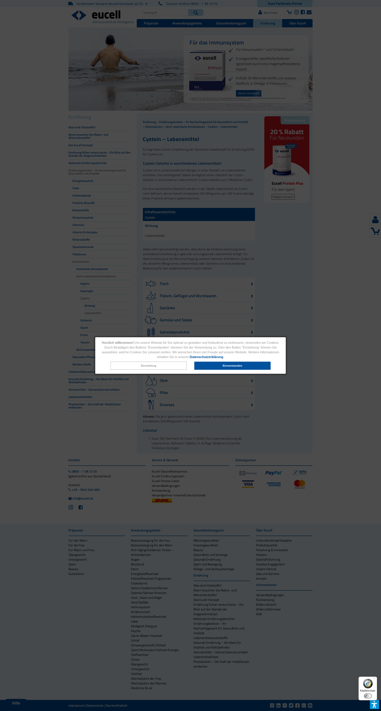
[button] (149, 366)
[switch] (368, 696)
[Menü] (374, 679)
